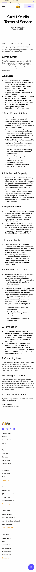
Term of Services (7, 440)
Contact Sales (28, 5)
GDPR (4, 443)
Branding (5, 457)
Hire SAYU (5, 480)
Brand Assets (6, 548)
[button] (7, 5)
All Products (6, 491)
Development (6, 464)
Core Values (6, 545)
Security (4, 436)
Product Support (7, 504)
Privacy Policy (6, 433)
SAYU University (7, 524)
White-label (6, 474)
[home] (18, 5)
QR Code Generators (9, 494)
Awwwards (4, 2)
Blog (3, 542)
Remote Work (6, 555)
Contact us (5, 558)
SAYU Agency (6, 454)
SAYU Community (7, 528)
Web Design (6, 460)
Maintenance (6, 467)
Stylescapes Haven (8, 501)
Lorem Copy (6, 497)
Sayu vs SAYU (6, 551)
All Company (6, 538)
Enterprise (5, 470)
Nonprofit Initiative (8, 518)
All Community (7, 514)
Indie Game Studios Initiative (11, 521)
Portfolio (5, 477)
